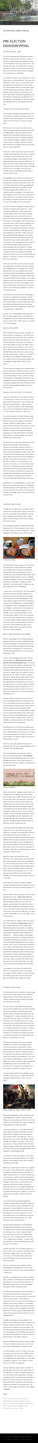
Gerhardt (27, 1403)
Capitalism (22, 1401)
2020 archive (13, 1399)
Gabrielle (21, 1403)
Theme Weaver (26, 1439)
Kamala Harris (11, 1406)
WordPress (27, 1437)
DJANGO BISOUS (19, 9)
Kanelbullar (20, 1406)
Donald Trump (13, 1403)
